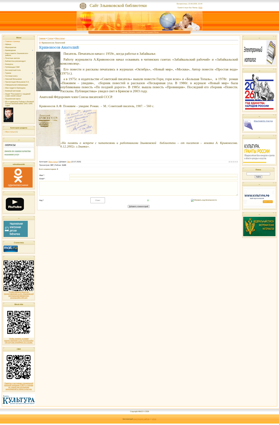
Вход (156, 32)
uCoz (154, 419)
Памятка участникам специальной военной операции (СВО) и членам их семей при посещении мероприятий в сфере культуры (18, 386)
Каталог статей (135, 32)
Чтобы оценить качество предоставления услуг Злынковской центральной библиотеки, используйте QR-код (19, 295)
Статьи (50, 38)
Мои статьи (10, 132)
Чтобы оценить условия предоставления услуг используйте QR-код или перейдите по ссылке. (18, 340)
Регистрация (148, 32)
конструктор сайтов (141, 419)
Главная (124, 32)
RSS (200, 8)
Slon (69, 162)
